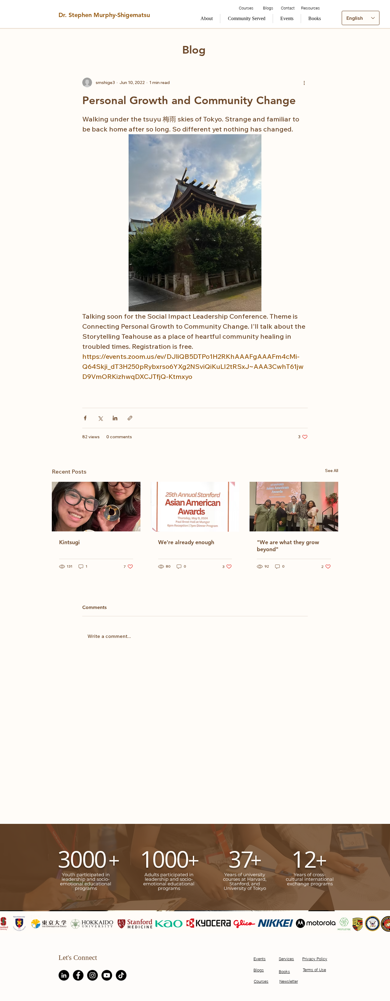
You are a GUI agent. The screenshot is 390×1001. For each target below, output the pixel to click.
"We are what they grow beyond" (288, 546)
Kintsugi (69, 542)
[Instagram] (92, 975)
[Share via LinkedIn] (115, 418)
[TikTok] (121, 975)
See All (331, 470)
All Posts (66, 41)
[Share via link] (130, 418)
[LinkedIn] (63, 975)
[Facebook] (78, 975)
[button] (246, 18)
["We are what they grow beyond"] (294, 506)
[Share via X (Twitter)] (100, 418)
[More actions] (304, 82)
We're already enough (186, 542)
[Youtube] (106, 975)
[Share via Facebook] (85, 418)
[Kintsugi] (96, 506)
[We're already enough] (195, 507)
